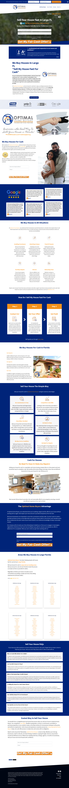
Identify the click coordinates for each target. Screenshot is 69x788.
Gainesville (17, 631)
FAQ (60, 15)
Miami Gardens (34, 620)
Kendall (35, 593)
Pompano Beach (52, 599)
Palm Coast (52, 588)
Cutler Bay (17, 602)
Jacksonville (35, 590)
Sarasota (52, 603)
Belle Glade (17, 588)
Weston (52, 633)
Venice (52, 628)
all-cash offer (22, 146)
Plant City (52, 595)
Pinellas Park (52, 594)
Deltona (17, 621)
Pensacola (52, 592)
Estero (17, 625)
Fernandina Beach (17, 626)
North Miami (34, 628)
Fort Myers (17, 628)
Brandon (17, 593)
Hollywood (34, 586)
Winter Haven (52, 634)
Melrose (35, 618)
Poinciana (52, 598)
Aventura (17, 587)
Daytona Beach (17, 604)
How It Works (49, 7)
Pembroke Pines (52, 591)
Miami (35, 619)
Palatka (52, 586)
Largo (19, 562)
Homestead (34, 587)
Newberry (34, 627)
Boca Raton (17, 589)
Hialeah (17, 634)
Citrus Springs (17, 595)
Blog (60, 776)
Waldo (52, 630)
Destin (17, 622)
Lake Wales (34, 596)
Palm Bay (52, 587)
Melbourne (34, 604)
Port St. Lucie (52, 602)
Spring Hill (52, 618)
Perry (52, 593)
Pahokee (34, 635)
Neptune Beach (34, 625)
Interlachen (34, 589)
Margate (34, 603)
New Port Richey (34, 626)
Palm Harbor (52, 589)
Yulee (52, 635)
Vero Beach (52, 629)
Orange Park (35, 632)
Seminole (52, 604)
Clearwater (17, 596)
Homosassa (34, 588)
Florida (17, 586)
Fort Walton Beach (17, 630)
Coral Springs (17, 600)
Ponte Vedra (52, 600)
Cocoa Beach (17, 598)
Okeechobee (35, 631)
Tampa (52, 626)
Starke (52, 621)
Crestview (17, 601)
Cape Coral (17, 594)
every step (40, 339)
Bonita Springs (17, 590)
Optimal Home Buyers (18, 86)
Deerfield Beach (17, 618)
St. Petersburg (52, 620)
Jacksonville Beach (35, 591)
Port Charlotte (52, 601)
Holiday (17, 635)
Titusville (52, 627)
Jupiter (35, 592)
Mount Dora (34, 622)
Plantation (52, 596)
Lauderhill (34, 601)
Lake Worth (34, 598)
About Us (59, 7)
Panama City (52, 590)
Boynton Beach (17, 591)
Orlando (34, 633)
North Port (34, 629)
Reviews (54, 7)
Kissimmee (34, 594)
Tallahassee (52, 625)
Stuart (52, 622)
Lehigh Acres (35, 602)
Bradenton (17, 592)
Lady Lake (34, 595)
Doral (17, 624)
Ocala (35, 630)
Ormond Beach (34, 634)
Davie (17, 603)
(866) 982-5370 (56, 14)
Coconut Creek (17, 599)
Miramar (34, 621)
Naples (35, 624)
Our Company (58, 778)
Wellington (52, 631)
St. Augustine (52, 619)
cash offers (23, 723)
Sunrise (52, 624)
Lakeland (34, 599)
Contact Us (56, 15)
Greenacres (17, 632)
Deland (17, 619)
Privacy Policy (58, 773)
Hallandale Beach (17, 633)
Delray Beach (17, 620)
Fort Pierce (17, 629)
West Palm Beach (52, 632)
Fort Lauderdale (17, 627)
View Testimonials (34, 97)
